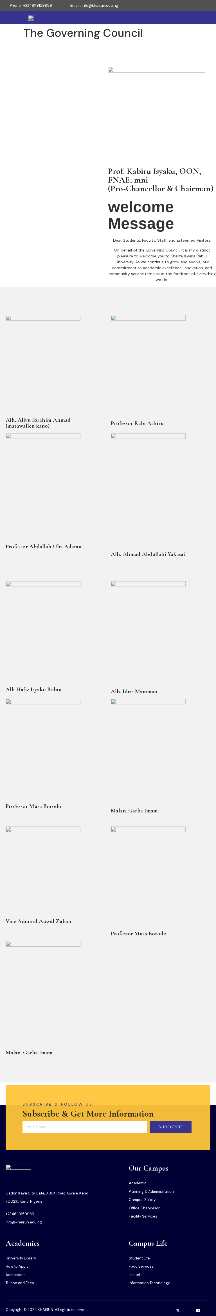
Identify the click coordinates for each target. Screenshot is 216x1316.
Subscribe (171, 1127)
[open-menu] (207, 17)
